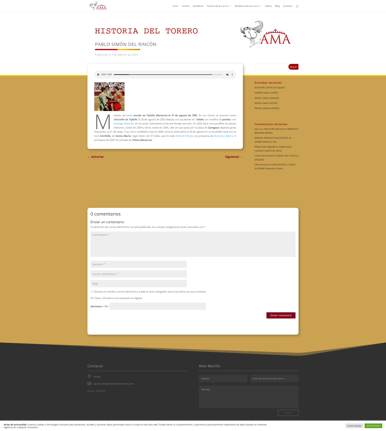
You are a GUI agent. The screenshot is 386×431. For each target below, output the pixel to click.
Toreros (186, 6)
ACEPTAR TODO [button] (373, 425)
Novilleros (198, 6)
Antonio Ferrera (185, 136)
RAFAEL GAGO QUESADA (267, 97)
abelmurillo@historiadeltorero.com (113, 384)
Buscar (293, 66)
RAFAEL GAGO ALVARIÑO (267, 108)
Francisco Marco (223, 136)
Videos (268, 6)
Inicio (175, 6)
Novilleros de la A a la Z (247, 6)
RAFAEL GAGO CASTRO (266, 103)
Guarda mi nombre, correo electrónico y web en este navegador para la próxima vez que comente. (150, 291)
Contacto (288, 6)
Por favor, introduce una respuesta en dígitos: (116, 298)
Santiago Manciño (124, 123)
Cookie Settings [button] (354, 425)
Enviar (288, 412)
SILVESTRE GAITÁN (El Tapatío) (270, 87)
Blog (277, 6)
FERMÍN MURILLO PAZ (266, 141)
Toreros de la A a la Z (217, 6)
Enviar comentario (281, 315)
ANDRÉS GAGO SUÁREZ (266, 92)
